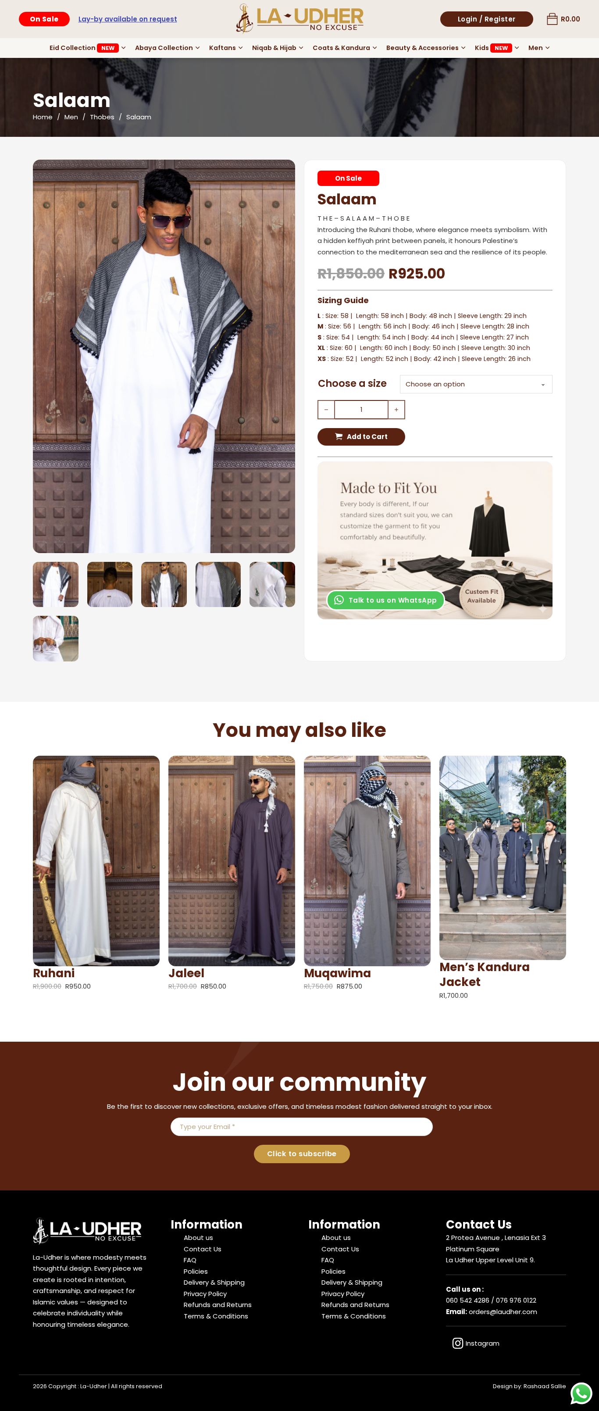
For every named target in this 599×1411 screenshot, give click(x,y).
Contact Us (202, 1249)
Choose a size (352, 383)
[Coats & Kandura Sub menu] (375, 48)
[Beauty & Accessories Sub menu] (463, 48)
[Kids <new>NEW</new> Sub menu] (517, 48)
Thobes (102, 116)
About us (198, 1237)
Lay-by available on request (127, 19)
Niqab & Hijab (274, 47)
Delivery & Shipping (214, 1282)
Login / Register (487, 19)
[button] (283, 171)
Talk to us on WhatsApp (393, 600)
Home (43, 116)
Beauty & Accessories (422, 47)
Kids (491, 47)
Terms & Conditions (216, 1316)
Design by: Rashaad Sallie (529, 1386)
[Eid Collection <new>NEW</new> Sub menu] (123, 48)
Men (535, 47)
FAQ (190, 1260)
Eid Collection (82, 47)
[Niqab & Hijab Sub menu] (301, 48)
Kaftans (222, 47)
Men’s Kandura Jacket (484, 974)
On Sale (44, 19)
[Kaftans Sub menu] (240, 48)
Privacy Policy (205, 1293)
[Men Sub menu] (547, 48)
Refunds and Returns (218, 1304)
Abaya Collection (164, 47)
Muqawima (337, 973)
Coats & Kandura (341, 47)
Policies (196, 1271)
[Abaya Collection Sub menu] (197, 48)
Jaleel (186, 973)
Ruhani (54, 973)
